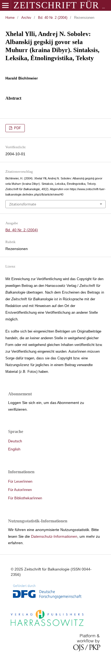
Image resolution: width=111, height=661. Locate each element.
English (14, 449)
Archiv (26, 18)
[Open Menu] (5, 5)
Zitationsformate (22, 204)
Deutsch (15, 441)
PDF (17, 128)
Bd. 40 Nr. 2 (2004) (52, 18)
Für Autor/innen (20, 490)
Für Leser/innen (20, 481)
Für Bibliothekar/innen (25, 498)
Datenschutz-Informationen (54, 536)
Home (10, 18)
